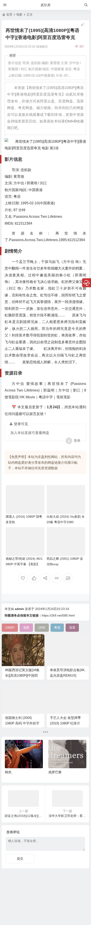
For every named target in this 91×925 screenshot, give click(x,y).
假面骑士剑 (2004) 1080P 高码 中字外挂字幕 (22, 723)
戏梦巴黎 (55, 772)
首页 (9, 14)
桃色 (8, 772)
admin (19, 609)
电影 (19, 14)
